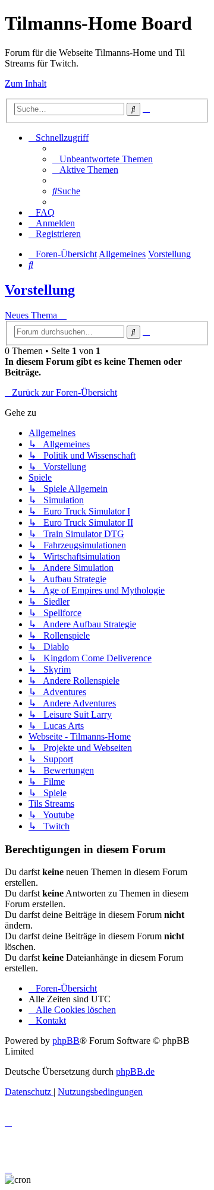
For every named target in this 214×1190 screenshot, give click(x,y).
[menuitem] (102, 159)
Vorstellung (40, 290)
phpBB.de (135, 1071)
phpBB (66, 1041)
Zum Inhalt (25, 83)
